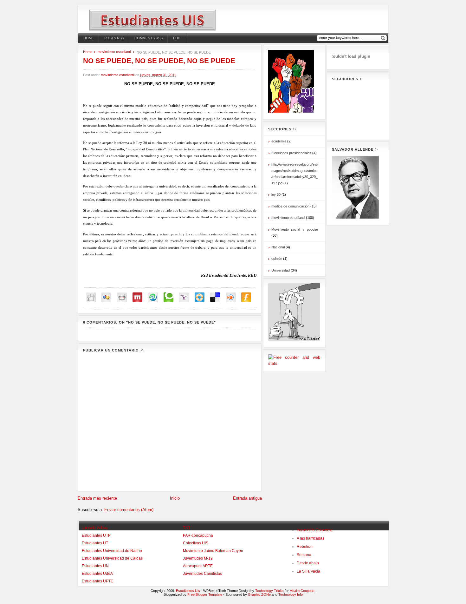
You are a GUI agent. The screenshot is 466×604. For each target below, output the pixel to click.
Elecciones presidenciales (291, 153)
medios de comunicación (290, 206)
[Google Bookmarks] (106, 297)
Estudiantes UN (95, 566)
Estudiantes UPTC (97, 581)
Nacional (278, 247)
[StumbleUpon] (153, 297)
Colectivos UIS (195, 543)
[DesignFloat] (199, 297)
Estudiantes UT (95, 543)
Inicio (175, 498)
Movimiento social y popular (294, 229)
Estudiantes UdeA (97, 573)
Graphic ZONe (259, 594)
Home (88, 38)
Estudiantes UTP (96, 535)
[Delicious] (215, 297)
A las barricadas (310, 538)
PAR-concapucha (198, 535)
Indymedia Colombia (315, 530)
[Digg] (91, 297)
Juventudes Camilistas (202, 573)
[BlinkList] (230, 297)
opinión (276, 258)
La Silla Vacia (308, 571)
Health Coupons (302, 591)
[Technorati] (168, 297)
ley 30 (276, 194)
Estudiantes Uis (188, 591)
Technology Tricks (269, 591)
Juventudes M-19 (198, 558)
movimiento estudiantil (114, 52)
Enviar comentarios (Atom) (128, 509)
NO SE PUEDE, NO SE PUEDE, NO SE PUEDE (159, 61)
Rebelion (305, 546)
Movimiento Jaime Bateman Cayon (213, 550)
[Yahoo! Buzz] (184, 297)
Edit (177, 38)
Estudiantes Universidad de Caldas (112, 558)
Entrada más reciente (97, 498)
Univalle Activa (94, 528)
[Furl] (246, 297)
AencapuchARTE (198, 566)
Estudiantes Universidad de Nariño (112, 550)
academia (278, 141)
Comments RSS (148, 38)
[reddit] (122, 297)
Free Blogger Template (204, 594)
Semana (304, 555)
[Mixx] (137, 297)
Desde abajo (308, 563)
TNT (186, 528)
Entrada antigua (247, 498)
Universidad (280, 270)
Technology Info (290, 594)
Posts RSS (114, 38)
